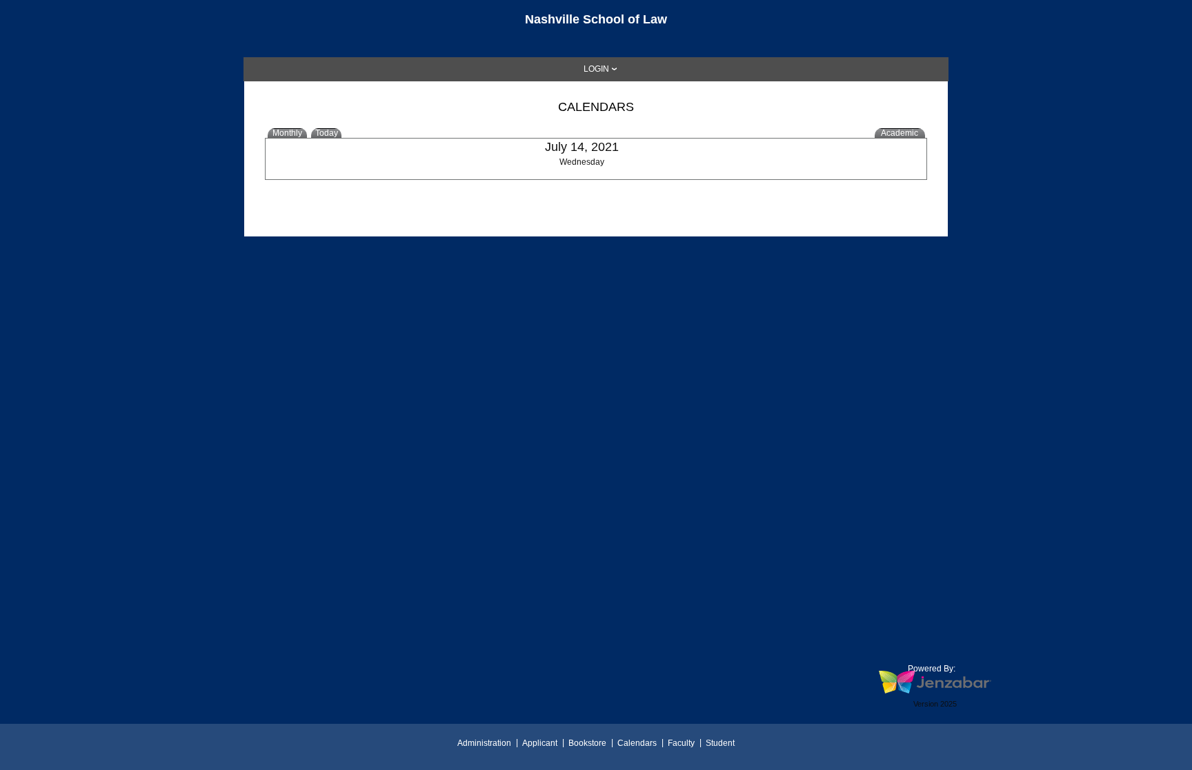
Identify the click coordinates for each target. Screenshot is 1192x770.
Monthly (287, 133)
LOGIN (596, 69)
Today (326, 133)
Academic (899, 133)
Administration (484, 743)
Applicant (539, 743)
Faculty (681, 743)
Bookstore (587, 743)
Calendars (637, 743)
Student (720, 743)
